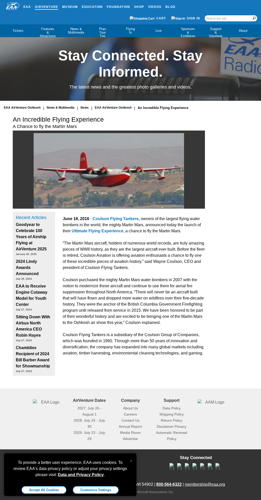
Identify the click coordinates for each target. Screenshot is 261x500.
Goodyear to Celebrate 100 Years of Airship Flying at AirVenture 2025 (31, 236)
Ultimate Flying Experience (97, 231)
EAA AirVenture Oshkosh (22, 107)
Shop (139, 7)
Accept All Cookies (44, 490)
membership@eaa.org (205, 484)
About (243, 31)
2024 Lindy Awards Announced (27, 267)
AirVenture (46, 7)
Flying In (130, 30)
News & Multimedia (76, 30)
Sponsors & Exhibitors (188, 32)
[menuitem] (18, 30)
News (85, 107)
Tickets (17, 31)
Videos (154, 7)
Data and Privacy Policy (81, 475)
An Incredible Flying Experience (163, 108)
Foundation (118, 7)
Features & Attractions (48, 32)
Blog (170, 7)
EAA (27, 7)
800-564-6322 (169, 484)
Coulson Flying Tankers (116, 219)
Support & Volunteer (216, 32)
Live (158, 31)
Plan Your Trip (102, 32)
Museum (70, 7)
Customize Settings (95, 490)
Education (92, 7)
